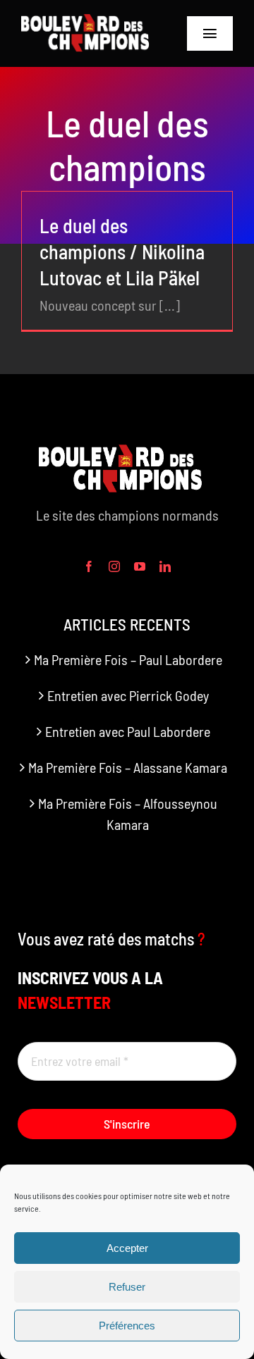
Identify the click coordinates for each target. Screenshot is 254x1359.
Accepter (127, 1248)
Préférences (127, 1326)
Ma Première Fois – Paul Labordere (128, 659)
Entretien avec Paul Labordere (127, 731)
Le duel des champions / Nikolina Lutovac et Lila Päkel (122, 251)
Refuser (127, 1287)
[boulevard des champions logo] (90, 21)
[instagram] (114, 566)
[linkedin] (165, 566)
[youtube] (139, 566)
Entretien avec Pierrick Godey (128, 695)
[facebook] (89, 566)
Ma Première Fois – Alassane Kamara (127, 767)
